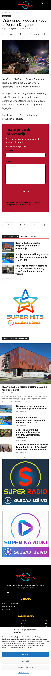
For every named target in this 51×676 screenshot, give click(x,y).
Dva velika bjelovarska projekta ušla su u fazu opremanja (27, 246)
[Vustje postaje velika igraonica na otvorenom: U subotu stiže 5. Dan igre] (7, 258)
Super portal (12, 29)
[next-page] (7, 279)
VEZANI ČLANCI (11, 237)
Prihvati (25, 654)
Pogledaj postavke (25, 667)
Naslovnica (6, 12)
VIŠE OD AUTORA (28, 237)
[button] (47, 631)
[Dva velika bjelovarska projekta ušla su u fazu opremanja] (7, 247)
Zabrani (25, 661)
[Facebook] (3, 592)
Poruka (8, 162)
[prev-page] (3, 279)
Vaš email (9, 151)
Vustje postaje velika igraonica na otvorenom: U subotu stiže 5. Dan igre (32, 257)
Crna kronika (16, 12)
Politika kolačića (23, 673)
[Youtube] (8, 592)
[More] (44, 34)
